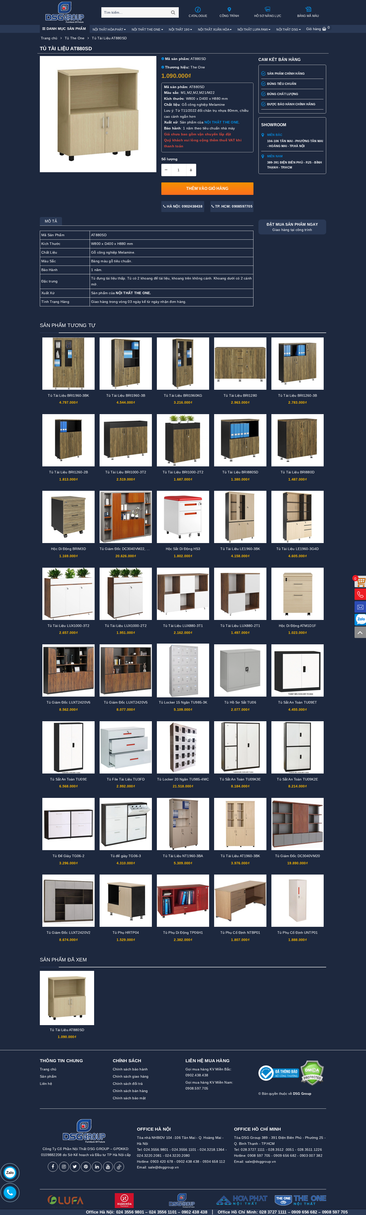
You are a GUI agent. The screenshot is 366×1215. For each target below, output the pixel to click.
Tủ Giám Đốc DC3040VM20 (297, 856)
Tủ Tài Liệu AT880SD (67, 1030)
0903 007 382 (311, 1156)
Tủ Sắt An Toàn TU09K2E (297, 779)
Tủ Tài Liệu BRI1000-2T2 (183, 472)
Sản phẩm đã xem (63, 959)
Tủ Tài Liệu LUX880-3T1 (183, 626)
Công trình (229, 16)
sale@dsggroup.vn (163, 1167)
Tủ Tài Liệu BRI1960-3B (125, 395)
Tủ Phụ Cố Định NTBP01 (240, 933)
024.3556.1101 (184, 1150)
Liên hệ (46, 1084)
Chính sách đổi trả (128, 1084)
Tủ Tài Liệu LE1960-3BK (240, 549)
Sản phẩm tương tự (68, 325)
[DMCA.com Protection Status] (312, 1075)
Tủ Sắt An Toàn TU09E (68, 779)
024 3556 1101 (110, 1212)
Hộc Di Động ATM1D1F (297, 626)
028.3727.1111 (253, 1150)
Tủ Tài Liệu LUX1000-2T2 (126, 626)
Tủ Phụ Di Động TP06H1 (183, 933)
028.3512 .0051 (281, 1150)
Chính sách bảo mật (129, 1098)
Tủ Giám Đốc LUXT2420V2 (68, 933)
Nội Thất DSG (287, 29)
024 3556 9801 (78, 1212)
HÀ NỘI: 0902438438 (184, 206)
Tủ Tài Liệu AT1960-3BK (240, 856)
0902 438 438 (188, 1161)
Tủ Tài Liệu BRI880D (297, 472)
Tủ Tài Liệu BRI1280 (240, 395)
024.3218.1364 (212, 1150)
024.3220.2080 (177, 1156)
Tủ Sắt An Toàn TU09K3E (240, 779)
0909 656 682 (285, 1156)
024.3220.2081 (149, 1156)
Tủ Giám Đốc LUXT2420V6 (68, 702)
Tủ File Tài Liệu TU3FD (126, 779)
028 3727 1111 (221, 1212)
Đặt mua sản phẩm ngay (292, 227)
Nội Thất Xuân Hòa (214, 29)
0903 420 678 (161, 1161)
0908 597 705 (258, 1156)
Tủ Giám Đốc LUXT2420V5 (126, 702)
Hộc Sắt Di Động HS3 (183, 549)
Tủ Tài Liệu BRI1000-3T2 (125, 472)
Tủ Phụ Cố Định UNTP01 (297, 933)
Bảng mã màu (308, 16)
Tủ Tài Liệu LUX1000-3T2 (68, 626)
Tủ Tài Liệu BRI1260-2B (68, 472)
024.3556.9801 (156, 1150)
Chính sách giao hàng (131, 1076)
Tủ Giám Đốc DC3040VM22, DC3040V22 (133, 549)
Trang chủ (48, 1069)
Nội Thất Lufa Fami (253, 29)
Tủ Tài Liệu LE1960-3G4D (297, 549)
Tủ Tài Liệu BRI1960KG (183, 395)
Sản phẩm (48, 1076)
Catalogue (198, 16)
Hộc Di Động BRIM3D (68, 549)
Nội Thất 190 (179, 29)
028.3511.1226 (310, 1150)
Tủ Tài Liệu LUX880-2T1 (240, 626)
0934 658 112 (214, 1161)
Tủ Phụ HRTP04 (126, 933)
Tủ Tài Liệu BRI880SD (240, 472)
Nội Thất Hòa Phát (108, 29)
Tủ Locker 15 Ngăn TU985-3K (183, 702)
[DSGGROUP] (66, 12)
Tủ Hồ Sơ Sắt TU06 (240, 702)
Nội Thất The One (146, 29)
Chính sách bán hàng (130, 1091)
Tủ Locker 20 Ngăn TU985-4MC (183, 779)
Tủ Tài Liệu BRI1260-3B (297, 395)
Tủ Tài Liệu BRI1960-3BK (68, 395)
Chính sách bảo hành (130, 1069)
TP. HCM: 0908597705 (233, 206)
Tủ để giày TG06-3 (126, 856)
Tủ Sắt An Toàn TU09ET (297, 702)
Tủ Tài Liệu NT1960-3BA (183, 856)
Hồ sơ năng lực (268, 16)
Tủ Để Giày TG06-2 (68, 856)
